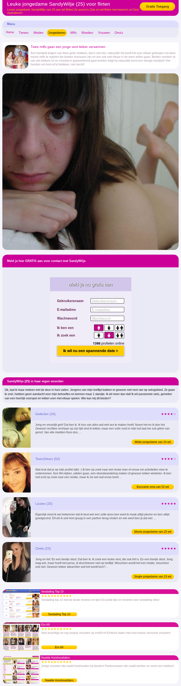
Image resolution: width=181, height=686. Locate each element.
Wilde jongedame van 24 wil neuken (153, 442)
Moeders (87, 32)
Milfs (73, 32)
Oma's (119, 32)
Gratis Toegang (157, 6)
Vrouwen (104, 32)
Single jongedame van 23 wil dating (152, 577)
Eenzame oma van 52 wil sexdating (153, 487)
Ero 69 (59, 647)
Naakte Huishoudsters (59, 680)
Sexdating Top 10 (59, 614)
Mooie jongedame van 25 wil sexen (152, 532)
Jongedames (57, 32)
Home (10, 32)
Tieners (24, 32)
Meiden (38, 32)
